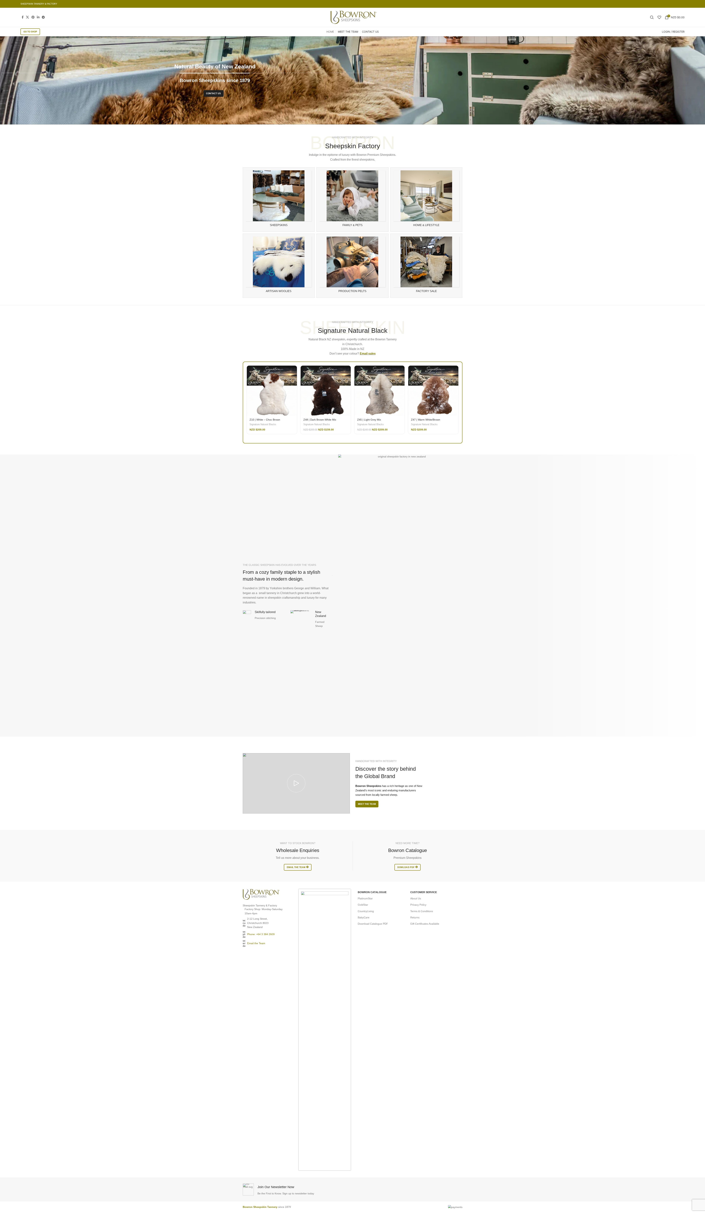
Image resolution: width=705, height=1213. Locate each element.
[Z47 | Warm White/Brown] (433, 391)
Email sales (368, 353)
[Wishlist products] (659, 17)
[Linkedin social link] (38, 17)
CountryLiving (366, 911)
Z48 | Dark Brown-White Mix (319, 419)
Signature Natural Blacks (263, 424)
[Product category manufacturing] (352, 266)
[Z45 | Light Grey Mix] (379, 391)
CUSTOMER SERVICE (423, 892)
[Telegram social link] (43, 17)
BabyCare (363, 917)
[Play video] (296, 783)
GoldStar (363, 904)
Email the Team (256, 943)
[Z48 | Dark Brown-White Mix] (326, 391)
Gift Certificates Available (424, 923)
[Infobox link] (297, 1189)
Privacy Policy (418, 904)
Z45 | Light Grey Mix (369, 419)
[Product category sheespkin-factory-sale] (426, 266)
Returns (414, 917)
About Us (415, 898)
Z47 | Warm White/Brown (425, 419)
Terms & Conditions (421, 911)
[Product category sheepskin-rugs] (279, 199)
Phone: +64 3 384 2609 (261, 934)
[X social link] (27, 17)
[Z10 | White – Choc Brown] (272, 391)
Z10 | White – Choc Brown (265, 419)
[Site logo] (353, 17)
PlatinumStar (365, 898)
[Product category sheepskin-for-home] (426, 199)
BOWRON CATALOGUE (372, 892)
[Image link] (261, 894)
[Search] (652, 17)
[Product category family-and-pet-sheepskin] (352, 199)
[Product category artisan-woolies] (279, 266)
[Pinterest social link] (33, 17)
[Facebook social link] (22, 17)
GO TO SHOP (30, 31)
